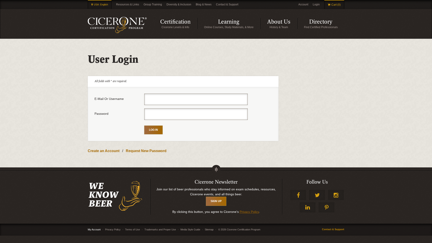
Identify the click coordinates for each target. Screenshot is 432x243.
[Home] (117, 25)
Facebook (298, 195)
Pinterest (326, 207)
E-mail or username (109, 99)
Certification (178, 23)
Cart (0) (336, 4)
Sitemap (209, 229)
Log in (153, 129)
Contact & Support (227, 4)
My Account (94, 229)
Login (316, 4)
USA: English (101, 4)
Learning (239, 23)
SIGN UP (216, 201)
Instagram (336, 195)
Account (303, 4)
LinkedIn (307, 207)
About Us (282, 23)
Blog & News (204, 4)
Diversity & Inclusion (178, 4)
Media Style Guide (190, 229)
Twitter (317, 195)
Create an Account (103, 151)
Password (101, 113)
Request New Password (146, 151)
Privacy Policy (249, 212)
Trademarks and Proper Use (160, 229)
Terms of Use (132, 229)
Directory (326, 23)
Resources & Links (127, 4)
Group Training (153, 4)
